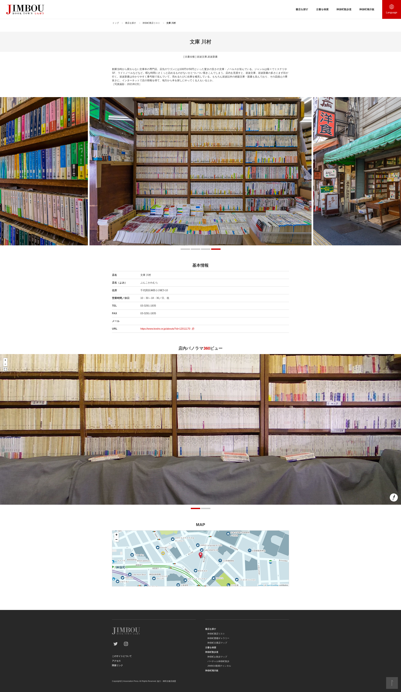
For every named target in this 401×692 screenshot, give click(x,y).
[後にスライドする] (396, 422)
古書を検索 (322, 9)
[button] (185, 249)
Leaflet (260, 585)
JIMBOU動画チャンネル (219, 666)
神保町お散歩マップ (217, 656)
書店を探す (302, 9)
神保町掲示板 (366, 9)
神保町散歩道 (344, 9)
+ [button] (116, 535)
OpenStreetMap (272, 585)
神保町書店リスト (216, 633)
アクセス (116, 661)
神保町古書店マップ (217, 642)
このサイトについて (122, 656)
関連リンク (117, 665)
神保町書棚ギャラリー (218, 638)
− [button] (116, 539)
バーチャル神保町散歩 (218, 661)
